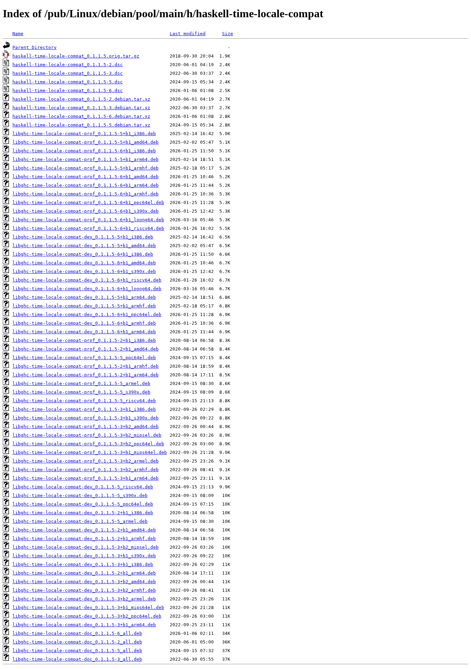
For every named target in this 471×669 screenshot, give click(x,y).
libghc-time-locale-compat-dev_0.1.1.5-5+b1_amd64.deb (84, 245)
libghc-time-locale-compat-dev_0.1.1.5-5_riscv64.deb (82, 486)
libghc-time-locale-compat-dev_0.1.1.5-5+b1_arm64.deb (84, 297)
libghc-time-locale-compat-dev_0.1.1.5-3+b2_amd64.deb (84, 581)
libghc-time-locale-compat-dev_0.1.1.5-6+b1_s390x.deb (84, 271)
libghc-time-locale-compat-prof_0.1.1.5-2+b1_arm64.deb (85, 374)
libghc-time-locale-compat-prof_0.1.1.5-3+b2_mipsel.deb (86, 435)
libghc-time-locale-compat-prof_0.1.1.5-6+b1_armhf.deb (85, 193)
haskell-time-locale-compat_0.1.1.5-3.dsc (67, 73)
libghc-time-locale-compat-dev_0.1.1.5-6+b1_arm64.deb (84, 331)
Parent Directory (34, 47)
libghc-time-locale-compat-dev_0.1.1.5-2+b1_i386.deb (82, 512)
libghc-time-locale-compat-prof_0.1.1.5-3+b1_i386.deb (84, 409)
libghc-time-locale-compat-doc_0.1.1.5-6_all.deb (77, 633)
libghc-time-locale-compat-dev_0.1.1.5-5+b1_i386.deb (82, 237)
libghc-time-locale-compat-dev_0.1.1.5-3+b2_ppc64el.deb (86, 616)
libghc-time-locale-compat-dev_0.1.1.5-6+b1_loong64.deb (86, 288)
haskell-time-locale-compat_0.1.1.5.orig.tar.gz (75, 56)
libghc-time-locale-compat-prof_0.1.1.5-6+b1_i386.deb (84, 150)
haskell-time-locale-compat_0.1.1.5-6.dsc (67, 90)
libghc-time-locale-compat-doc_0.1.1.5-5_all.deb (77, 650)
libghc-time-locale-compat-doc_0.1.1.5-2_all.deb (77, 642)
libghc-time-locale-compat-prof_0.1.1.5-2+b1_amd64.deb (85, 349)
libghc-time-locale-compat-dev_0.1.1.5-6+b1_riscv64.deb (86, 280)
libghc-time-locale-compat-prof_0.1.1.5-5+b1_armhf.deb (85, 168)
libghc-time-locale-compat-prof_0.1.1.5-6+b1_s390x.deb (85, 211)
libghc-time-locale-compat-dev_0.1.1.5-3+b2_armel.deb (84, 598)
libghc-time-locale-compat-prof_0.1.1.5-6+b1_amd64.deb (85, 176)
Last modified (188, 33)
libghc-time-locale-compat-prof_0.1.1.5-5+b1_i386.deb (84, 133)
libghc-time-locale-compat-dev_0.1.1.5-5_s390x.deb (80, 495)
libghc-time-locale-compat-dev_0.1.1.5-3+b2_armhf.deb (84, 590)
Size (227, 33)
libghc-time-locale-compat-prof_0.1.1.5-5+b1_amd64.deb (85, 142)
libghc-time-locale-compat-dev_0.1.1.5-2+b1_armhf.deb (84, 538)
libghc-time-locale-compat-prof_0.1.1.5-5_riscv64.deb (84, 400)
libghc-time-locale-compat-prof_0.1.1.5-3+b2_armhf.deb (85, 469)
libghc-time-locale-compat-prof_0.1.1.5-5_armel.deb (81, 383)
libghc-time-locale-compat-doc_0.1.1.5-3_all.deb (77, 659)
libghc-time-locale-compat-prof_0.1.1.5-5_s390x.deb (81, 392)
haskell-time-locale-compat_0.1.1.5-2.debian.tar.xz (81, 99)
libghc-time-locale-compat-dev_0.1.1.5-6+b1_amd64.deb (84, 262)
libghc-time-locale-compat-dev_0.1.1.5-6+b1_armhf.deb (84, 323)
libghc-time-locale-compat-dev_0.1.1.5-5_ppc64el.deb (82, 504)
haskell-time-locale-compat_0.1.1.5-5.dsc (67, 81)
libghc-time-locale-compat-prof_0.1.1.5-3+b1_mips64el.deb (89, 452)
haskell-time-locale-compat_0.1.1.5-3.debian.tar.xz (81, 107)
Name (17, 33)
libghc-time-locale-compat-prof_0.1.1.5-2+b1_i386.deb (84, 340)
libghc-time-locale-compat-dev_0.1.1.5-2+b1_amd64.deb (84, 530)
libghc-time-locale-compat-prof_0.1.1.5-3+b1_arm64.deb (85, 478)
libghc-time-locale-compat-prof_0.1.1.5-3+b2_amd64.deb (85, 426)
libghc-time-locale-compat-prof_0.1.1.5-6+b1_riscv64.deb (88, 228)
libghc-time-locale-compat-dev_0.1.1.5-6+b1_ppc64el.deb (86, 314)
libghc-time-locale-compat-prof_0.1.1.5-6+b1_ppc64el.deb (88, 202)
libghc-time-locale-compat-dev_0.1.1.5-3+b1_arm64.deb (84, 624)
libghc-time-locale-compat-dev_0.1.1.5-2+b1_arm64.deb (84, 573)
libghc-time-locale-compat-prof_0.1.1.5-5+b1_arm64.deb (85, 159)
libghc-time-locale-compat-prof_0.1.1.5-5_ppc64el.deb (84, 357)
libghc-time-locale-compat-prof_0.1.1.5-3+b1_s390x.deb (85, 417)
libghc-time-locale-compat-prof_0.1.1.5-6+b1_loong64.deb (88, 219)
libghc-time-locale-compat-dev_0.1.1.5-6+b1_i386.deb (82, 254)
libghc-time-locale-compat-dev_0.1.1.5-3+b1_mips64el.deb (88, 607)
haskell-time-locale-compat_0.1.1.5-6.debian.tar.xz (81, 116)
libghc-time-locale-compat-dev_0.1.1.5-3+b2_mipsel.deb (85, 547)
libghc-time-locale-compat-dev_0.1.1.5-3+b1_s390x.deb (84, 555)
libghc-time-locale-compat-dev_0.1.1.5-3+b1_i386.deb (82, 564)
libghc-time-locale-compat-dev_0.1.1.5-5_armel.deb (80, 521)
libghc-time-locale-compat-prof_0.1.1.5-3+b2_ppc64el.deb (88, 443)
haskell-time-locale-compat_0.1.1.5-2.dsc (67, 64)
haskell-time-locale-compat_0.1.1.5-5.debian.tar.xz (81, 125)
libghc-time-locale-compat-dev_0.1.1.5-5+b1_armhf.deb (84, 305)
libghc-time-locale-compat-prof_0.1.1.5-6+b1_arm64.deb (85, 185)
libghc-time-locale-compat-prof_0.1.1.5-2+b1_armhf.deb (85, 366)
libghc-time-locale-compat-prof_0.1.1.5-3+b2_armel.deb (85, 461)
